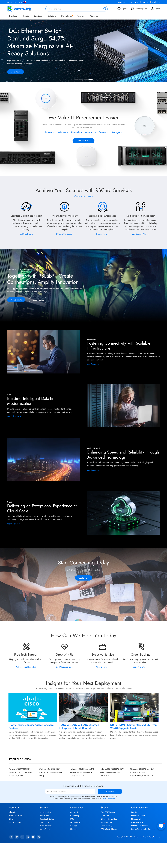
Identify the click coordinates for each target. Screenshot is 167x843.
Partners (80, 15)
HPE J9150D (104, 775)
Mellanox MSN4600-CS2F (110, 772)
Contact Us (121, 2)
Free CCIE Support (108, 812)
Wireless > (90, 132)
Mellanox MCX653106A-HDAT (51, 772)
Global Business (15, 822)
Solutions (52, 15)
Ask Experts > (93, 364)
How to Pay (44, 815)
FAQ (72, 819)
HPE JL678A (44, 775)
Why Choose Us (15, 815)
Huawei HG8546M (137, 772)
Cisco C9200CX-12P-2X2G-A (141, 775)
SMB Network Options (139, 825)
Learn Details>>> (108, 798)
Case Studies (38, 299)
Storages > (117, 132)
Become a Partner (138, 815)
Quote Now (83, 577)
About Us (94, 15)
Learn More (15, 71)
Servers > (103, 132)
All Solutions (16, 299)
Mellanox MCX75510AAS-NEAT (21, 772)
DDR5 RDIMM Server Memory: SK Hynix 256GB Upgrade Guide (133, 726)
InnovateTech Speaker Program (143, 829)
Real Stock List (45, 812)
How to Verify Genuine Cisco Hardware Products (31, 726)
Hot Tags (73, 825)
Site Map (73, 829)
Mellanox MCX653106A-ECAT (81, 772)
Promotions (66, 15)
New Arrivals (136, 819)
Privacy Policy (45, 822)
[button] (162, 51)
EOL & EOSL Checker (109, 829)
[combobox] (76, 8)
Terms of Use (75, 822)
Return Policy (45, 829)
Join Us (134, 812)
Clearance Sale (137, 822)
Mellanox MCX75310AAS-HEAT (142, 769)
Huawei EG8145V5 (77, 775)
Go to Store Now (83, 140)
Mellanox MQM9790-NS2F (49, 769)
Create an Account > (83, 196)
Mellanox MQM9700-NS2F (19, 769)
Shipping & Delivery (47, 819)
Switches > (62, 132)
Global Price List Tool (109, 819)
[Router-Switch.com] (23, 8)
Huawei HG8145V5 (16, 775)
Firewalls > (76, 132)
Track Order (134, 2)
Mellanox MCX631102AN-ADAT (82, 769)
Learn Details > (13, 523)
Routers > (49, 132)
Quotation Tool (106, 822)
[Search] (104, 8)
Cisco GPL (105, 815)
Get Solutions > (14, 416)
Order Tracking (106, 825)
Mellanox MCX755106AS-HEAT (112, 769)
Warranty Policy (46, 825)
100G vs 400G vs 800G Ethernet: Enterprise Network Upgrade (79, 726)
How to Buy (74, 815)
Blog (11, 819)
